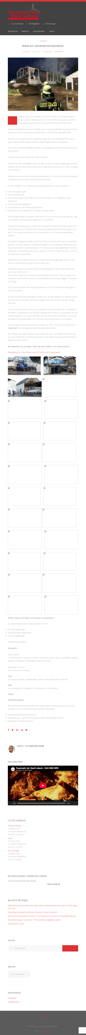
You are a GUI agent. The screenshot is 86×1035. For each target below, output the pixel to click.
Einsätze (25, 31)
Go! (70, 948)
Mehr (52, 31)
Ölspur (10, 838)
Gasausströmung (14, 826)
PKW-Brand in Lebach (16, 924)
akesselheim (37, 51)
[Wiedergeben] (11, 803)
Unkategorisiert (59, 51)
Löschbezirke (38, 31)
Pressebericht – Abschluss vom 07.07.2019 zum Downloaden (34, 352)
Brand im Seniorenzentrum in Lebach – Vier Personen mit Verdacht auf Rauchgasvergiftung (41, 916)
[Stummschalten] (72, 803)
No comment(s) (47, 51)
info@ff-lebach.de (45, 1031)
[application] (43, 785)
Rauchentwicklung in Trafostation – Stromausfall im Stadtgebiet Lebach (34, 920)
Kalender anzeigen (53, 884)
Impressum (43, 1016)
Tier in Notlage (13, 851)
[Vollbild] (75, 803)
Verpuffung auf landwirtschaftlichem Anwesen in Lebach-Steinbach (32, 912)
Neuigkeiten (13, 31)
